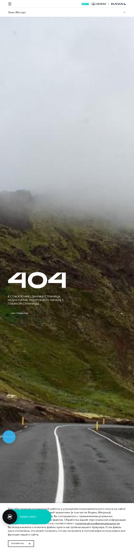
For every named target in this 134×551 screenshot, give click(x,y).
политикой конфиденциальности (97, 523)
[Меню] (10, 4)
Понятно (17, 543)
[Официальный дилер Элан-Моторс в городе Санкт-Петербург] (108, 3)
